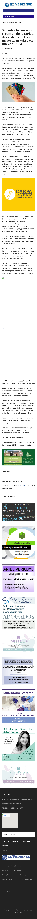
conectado (21, 485)
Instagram (5, 850)
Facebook (5, 845)
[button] (32, 10)
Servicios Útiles (9, 17)
